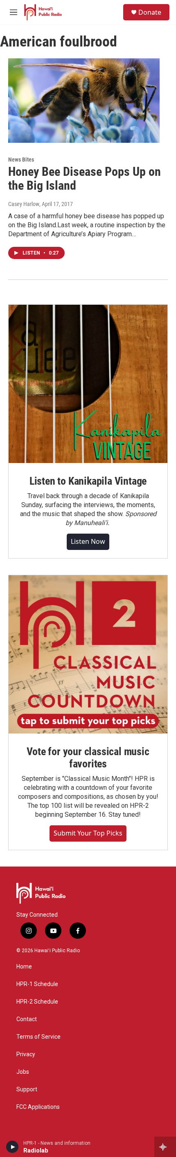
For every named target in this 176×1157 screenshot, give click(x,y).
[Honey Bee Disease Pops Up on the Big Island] (84, 100)
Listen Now (88, 541)
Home (24, 967)
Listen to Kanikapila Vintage (88, 481)
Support (26, 1089)
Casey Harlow (23, 204)
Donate (149, 12)
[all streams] (165, 1147)
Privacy (25, 1054)
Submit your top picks (88, 833)
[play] (12, 1147)
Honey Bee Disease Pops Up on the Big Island (84, 178)
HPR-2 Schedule (37, 1002)
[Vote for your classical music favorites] (88, 654)
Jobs (22, 1072)
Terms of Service (38, 1037)
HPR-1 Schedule (37, 984)
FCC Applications (38, 1107)
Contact (26, 1019)
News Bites (21, 159)
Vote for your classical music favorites (88, 757)
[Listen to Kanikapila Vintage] (88, 384)
